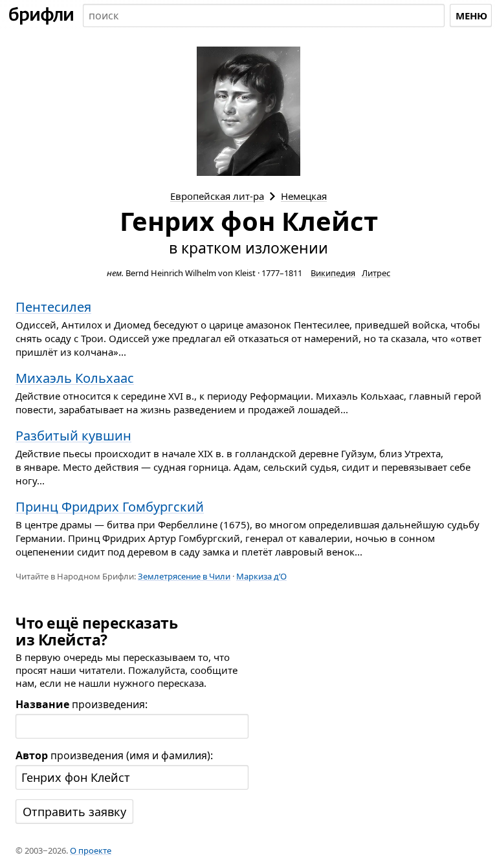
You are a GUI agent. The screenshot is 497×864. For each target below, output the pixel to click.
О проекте (90, 850)
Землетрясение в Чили (184, 576)
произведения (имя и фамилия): (114, 755)
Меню (471, 15)
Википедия (333, 273)
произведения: (82, 704)
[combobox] (264, 15)
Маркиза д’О (261, 576)
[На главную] (41, 16)
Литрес (376, 273)
